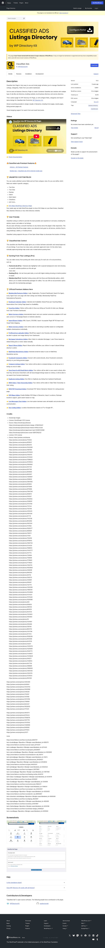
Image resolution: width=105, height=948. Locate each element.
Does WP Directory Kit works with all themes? (21, 888)
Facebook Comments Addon (18, 358)
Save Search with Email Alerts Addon (21, 370)
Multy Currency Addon (16, 314)
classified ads (94, 109)
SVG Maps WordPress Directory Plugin (20, 206)
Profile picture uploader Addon (19, 333)
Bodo (23, 937)
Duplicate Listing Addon (16, 379)
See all (96, 128)
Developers (47, 926)
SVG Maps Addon (14, 395)
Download (94, 65)
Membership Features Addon (18, 293)
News (8, 923)
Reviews (18, 74)
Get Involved (66, 920)
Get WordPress (97, 3)
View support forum (77, 141)
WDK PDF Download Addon (17, 389)
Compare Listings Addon (17, 364)
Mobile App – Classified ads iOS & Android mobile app (26, 171)
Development (40, 74)
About (8, 920)
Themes (27, 923)
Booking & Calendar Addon (17, 302)
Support (96, 74)
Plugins (27, 926)
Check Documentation (15, 157)
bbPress (84, 926)
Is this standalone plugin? (14, 882)
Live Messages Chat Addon (17, 401)
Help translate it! (63, 13)
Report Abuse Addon (15, 345)
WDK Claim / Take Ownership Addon (20, 383)
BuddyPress (85, 928)
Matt (83, 923)
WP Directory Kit (38, 100)
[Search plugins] (24, 18)
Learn (45, 920)
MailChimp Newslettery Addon (18, 351)
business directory (93, 105)
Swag (65, 928)
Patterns (27, 928)
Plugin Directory (11, 8)
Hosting (9, 926)
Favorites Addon (14, 308)
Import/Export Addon (15, 320)
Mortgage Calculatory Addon (18, 339)
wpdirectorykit (44, 903)
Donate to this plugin (77, 158)
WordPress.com (86, 920)
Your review (74, 128)
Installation (28, 74)
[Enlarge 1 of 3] (33, 822)
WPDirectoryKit (23, 66)
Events (64, 923)
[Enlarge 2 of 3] (64, 822)
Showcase (28, 920)
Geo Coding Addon (15, 407)
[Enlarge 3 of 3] (64, 849)
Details (10, 74)
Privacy (9, 928)
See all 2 (96, 102)
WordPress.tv (48, 928)
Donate (65, 926)
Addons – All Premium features (19, 167)
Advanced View (75, 113)
